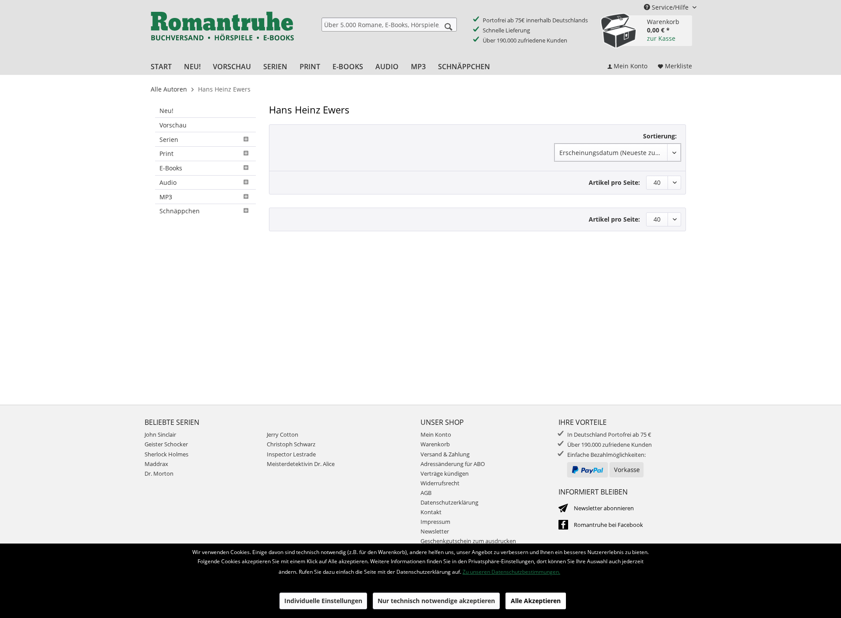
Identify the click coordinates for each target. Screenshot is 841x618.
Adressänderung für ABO (452, 464)
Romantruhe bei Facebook (608, 525)
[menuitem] (389, 25)
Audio (168, 182)
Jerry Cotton (282, 434)
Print (166, 153)
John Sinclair (160, 434)
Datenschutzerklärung (449, 502)
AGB (425, 493)
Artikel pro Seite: (614, 182)
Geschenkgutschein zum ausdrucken (468, 541)
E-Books (170, 168)
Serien (168, 139)
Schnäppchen (179, 211)
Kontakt (431, 512)
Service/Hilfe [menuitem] (670, 7)
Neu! (166, 110)
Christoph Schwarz (291, 444)
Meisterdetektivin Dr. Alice (301, 464)
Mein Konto (435, 434)
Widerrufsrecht (439, 483)
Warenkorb (435, 444)
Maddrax (156, 464)
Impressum (435, 522)
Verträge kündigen (444, 473)
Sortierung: (660, 136)
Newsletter (434, 531)
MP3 (165, 197)
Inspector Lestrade (291, 454)
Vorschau (173, 125)
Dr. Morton (159, 473)
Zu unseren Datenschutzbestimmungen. (511, 572)
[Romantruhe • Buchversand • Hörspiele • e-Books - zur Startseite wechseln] (222, 32)
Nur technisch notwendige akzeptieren (436, 601)
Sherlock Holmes (166, 454)
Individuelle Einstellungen (323, 601)
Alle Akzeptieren (536, 601)
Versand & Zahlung (445, 454)
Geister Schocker (166, 444)
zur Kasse (661, 38)
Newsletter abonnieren (604, 508)
